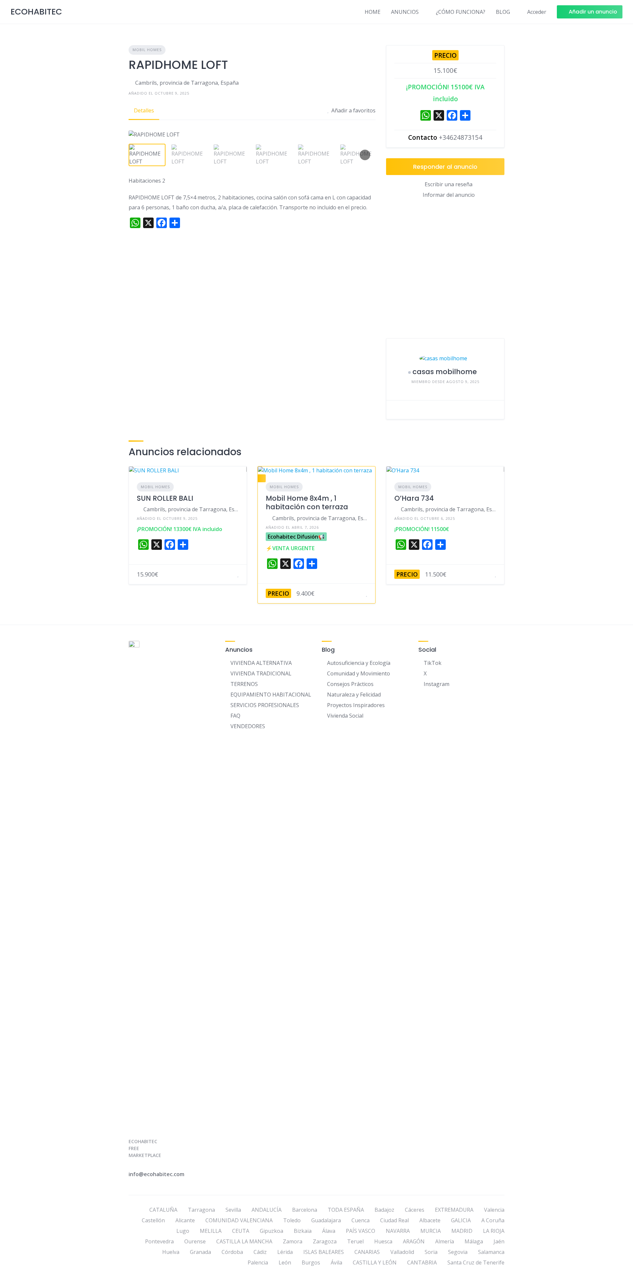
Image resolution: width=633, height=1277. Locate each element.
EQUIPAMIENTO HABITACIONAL (270, 694)
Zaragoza (325, 1241)
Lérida (285, 1252)
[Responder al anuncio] (230, 574)
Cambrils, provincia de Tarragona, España (187, 82)
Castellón (153, 1220)
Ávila (336, 1262)
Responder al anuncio (445, 167)
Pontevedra (159, 1241)
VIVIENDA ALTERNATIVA (261, 663)
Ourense (195, 1241)
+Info (603, 11)
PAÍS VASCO (360, 1230)
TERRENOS (244, 684)
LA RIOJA (493, 1230)
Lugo (182, 1230)
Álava (328, 1230)
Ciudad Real (394, 1220)
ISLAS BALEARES (323, 1252)
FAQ (235, 715)
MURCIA (430, 1230)
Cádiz (260, 1252)
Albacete (429, 1220)
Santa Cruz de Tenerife (475, 1262)
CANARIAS (367, 1252)
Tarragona (201, 1209)
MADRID (461, 1230)
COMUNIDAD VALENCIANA (239, 1220)
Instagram (436, 684)
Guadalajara (326, 1220)
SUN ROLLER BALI (165, 498)
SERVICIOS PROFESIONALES (264, 705)
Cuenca (360, 1220)
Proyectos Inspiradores (356, 705)
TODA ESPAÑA (346, 1209)
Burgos (311, 1262)
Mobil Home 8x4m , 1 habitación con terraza (307, 502)
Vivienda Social (345, 715)
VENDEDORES (247, 726)
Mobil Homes (147, 49)
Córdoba (232, 1252)
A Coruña (492, 1220)
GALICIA (461, 1220)
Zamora (292, 1241)
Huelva (170, 1252)
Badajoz (384, 1209)
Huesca (383, 1241)
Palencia (258, 1262)
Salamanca (491, 1252)
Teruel (355, 1241)
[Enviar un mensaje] (396, 410)
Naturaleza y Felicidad (354, 694)
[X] (438, 116)
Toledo (292, 1220)
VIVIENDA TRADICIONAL (260, 673)
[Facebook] (452, 116)
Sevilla (233, 1209)
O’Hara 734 (414, 498)
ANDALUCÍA (267, 1209)
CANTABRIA (422, 1262)
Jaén (499, 1241)
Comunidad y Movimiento (358, 673)
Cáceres (414, 1209)
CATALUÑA (163, 1209)
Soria (431, 1252)
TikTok (432, 663)
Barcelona (304, 1209)
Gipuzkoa (271, 1230)
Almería (444, 1241)
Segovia (457, 1252)
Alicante (185, 1220)
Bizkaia (303, 1230)
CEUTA (240, 1230)
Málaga (474, 1241)
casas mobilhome (444, 371)
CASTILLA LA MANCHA (244, 1241)
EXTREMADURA (454, 1209)
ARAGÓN (414, 1241)
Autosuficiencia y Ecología (358, 663)
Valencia (494, 1209)
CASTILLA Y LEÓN (375, 1262)
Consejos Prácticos (350, 684)
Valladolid (402, 1252)
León (285, 1262)
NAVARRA (398, 1230)
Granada (200, 1252)
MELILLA (211, 1230)
